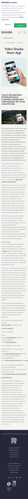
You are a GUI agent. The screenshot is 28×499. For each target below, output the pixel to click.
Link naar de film (6, 325)
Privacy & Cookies (14, 468)
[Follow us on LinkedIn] (17, 477)
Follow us (9, 477)
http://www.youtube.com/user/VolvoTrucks (14, 374)
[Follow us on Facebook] (14, 477)
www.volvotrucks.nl (6, 377)
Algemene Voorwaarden (14, 465)
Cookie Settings (14, 472)
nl (19, 32)
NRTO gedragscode (14, 463)
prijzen (5, 251)
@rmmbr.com (12, 342)
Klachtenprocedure (14, 470)
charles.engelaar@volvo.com (12, 353)
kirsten (7, 342)
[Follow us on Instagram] (20, 477)
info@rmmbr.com (14, 457)
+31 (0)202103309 (14, 454)
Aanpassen (8, 24)
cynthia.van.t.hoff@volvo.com (12, 360)
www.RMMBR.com (11, 337)
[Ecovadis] (9, 489)
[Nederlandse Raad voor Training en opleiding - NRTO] (14, 484)
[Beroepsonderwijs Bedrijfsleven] (9, 484)
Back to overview (8, 38)
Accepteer (20, 25)
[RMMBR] (6, 32)
